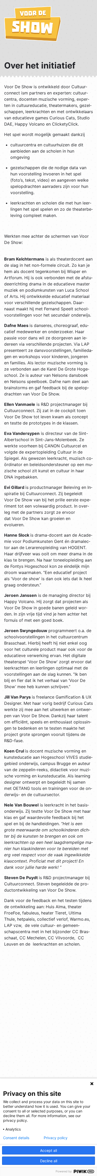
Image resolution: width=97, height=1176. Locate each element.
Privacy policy (56, 1138)
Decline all (48, 1161)
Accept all (48, 1150)
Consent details (16, 1138)
